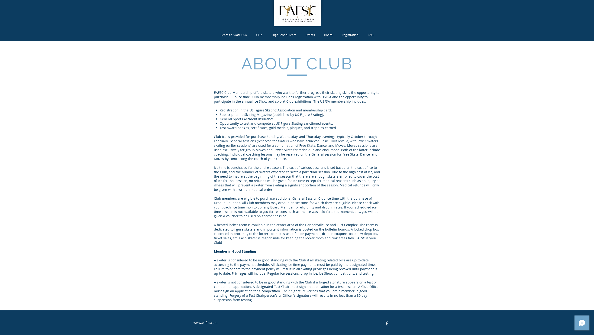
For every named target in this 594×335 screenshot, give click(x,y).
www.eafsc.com (205, 322)
